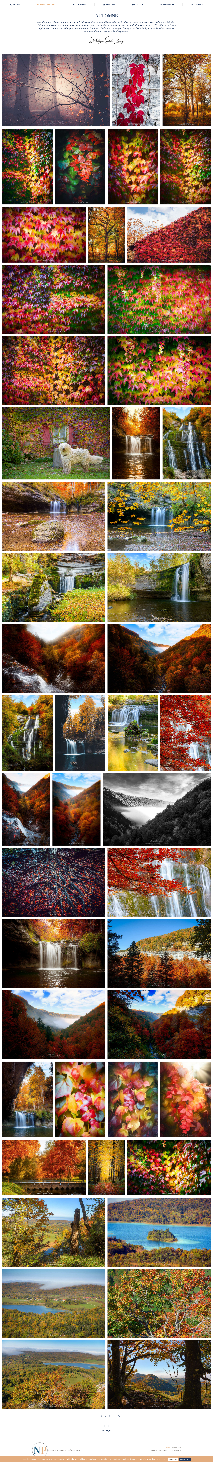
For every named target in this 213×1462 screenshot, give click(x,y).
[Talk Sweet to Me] (56, 90)
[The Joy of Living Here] (53, 1303)
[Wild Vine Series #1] (27, 166)
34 (119, 1416)
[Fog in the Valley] (53, 1024)
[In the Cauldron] (157, 809)
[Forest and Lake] (53, 1374)
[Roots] (53, 882)
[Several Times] (159, 882)
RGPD (168, 1448)
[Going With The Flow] (80, 733)
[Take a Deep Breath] (159, 658)
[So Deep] (159, 1024)
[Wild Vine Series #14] (53, 299)
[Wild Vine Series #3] (53, 370)
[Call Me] (53, 953)
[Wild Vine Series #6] (169, 1167)
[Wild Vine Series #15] (80, 166)
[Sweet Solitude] (76, 809)
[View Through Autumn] (159, 1303)
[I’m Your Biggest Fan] (136, 443)
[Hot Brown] (159, 1374)
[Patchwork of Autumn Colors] (185, 1099)
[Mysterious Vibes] (159, 516)
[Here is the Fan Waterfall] (187, 443)
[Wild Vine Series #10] (159, 299)
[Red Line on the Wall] (136, 90)
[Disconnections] (53, 658)
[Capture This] (27, 733)
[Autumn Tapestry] (106, 235)
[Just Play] (133, 733)
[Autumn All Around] (53, 1232)
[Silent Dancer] (27, 1099)
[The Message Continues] (159, 587)
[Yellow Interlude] (53, 587)
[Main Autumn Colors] (80, 1099)
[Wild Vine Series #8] (44, 235)
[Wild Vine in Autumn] (133, 1099)
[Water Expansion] (53, 516)
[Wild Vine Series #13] (133, 166)
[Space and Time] (159, 953)
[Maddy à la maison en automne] (56, 443)
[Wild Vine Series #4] (159, 370)
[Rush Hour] (26, 809)
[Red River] (185, 733)
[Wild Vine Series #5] (169, 235)
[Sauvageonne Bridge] (44, 1167)
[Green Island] (159, 1232)
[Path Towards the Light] (106, 1167)
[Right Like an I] (187, 90)
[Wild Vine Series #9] (185, 166)
